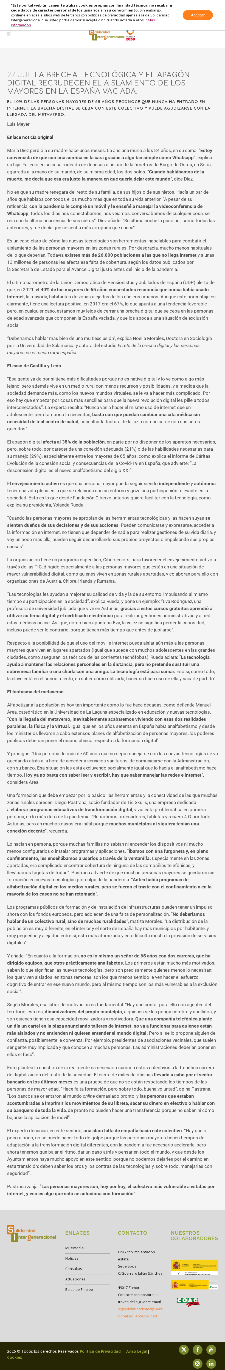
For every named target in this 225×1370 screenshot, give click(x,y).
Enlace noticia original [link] (30, 137)
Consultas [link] (73, 1268)
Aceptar (198, 15)
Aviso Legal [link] (136, 1351)
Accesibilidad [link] (146, 1316)
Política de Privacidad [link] (101, 1351)
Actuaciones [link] (75, 1279)
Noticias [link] (71, 1258)
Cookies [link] (14, 1357)
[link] (112, 34)
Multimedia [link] (74, 1247)
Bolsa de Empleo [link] (79, 1289)
